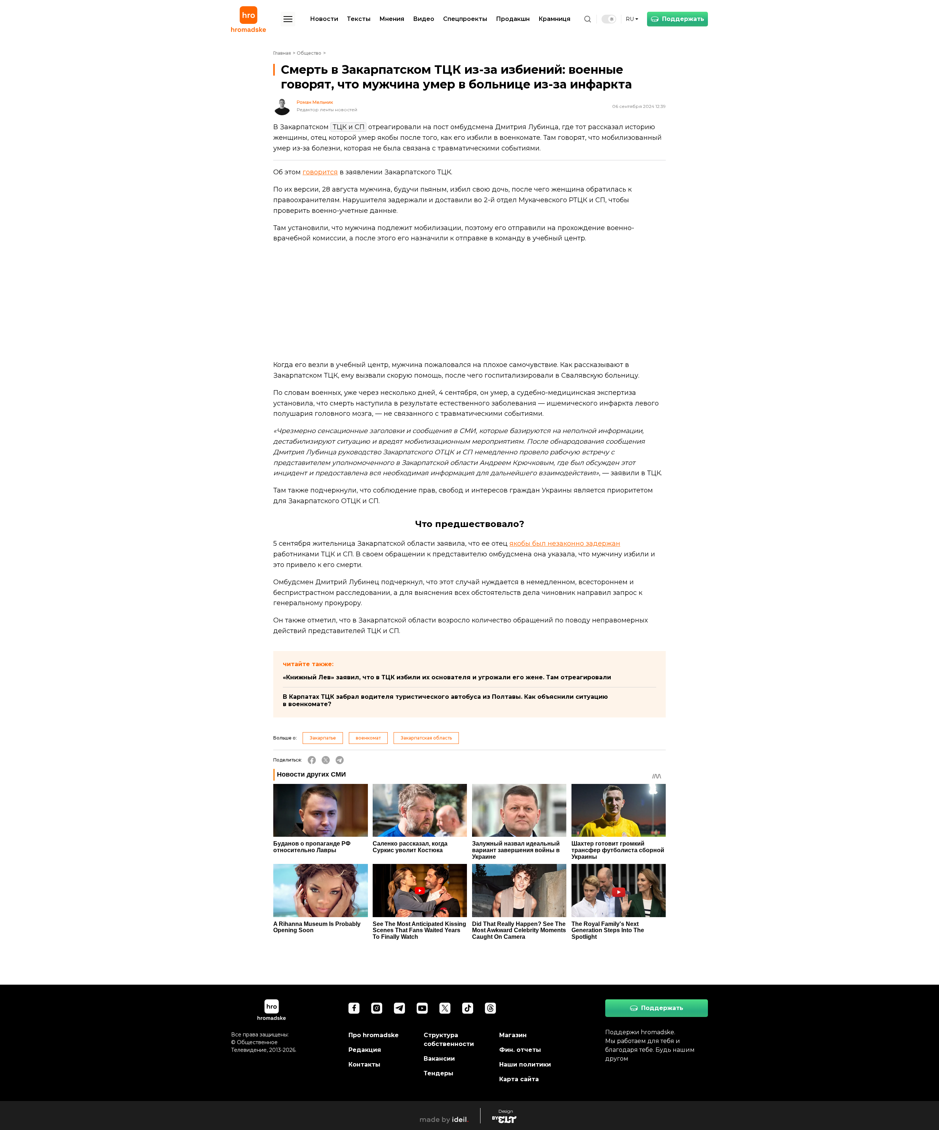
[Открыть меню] (288, 19)
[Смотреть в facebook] (353, 1008)
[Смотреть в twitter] (444, 1008)
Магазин (513, 1035)
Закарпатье (323, 738)
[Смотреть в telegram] (399, 1008)
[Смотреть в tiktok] (467, 1008)
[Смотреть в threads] (490, 1008)
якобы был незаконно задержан (564, 543)
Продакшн (513, 18)
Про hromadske (373, 1035)
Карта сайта (519, 1079)
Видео (423, 18)
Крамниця (554, 18)
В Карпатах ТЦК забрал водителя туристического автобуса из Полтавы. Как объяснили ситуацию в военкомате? (445, 700)
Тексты (358, 18)
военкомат (368, 738)
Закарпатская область (426, 738)
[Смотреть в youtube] (422, 1008)
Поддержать (683, 18)
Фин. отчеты (520, 1049)
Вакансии (439, 1058)
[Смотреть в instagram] (376, 1008)
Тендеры (438, 1073)
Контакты (364, 1064)
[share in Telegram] (340, 760)
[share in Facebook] (312, 760)
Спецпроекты (465, 18)
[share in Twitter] (326, 760)
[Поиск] (587, 19)
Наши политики (525, 1064)
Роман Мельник (315, 102)
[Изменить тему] (609, 19)
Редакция (364, 1049)
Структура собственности (449, 1039)
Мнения (391, 18)
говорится (320, 172)
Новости (324, 18)
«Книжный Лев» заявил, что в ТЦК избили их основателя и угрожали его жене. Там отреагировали (447, 677)
